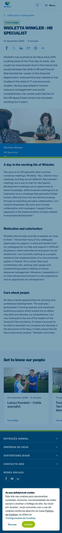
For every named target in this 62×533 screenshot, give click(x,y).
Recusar (12, 524)
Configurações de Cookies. (21, 518)
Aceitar (28, 524)
